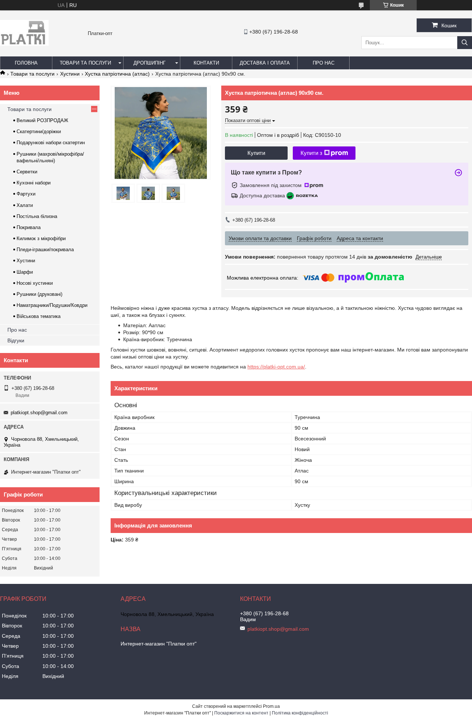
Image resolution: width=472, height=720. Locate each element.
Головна (26, 63)
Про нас (323, 63)
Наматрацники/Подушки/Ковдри (52, 305)
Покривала (29, 227)
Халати (25, 205)
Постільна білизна (37, 216)
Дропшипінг (149, 63)
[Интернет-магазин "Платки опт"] (24, 44)
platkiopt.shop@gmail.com (39, 412)
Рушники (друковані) (39, 294)
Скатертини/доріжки (39, 131)
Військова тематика (38, 316)
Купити (256, 153)
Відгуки (15, 340)
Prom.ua (271, 706)
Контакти (206, 63)
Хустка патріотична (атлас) (117, 74)
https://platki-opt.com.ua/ (276, 367)
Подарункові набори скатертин (51, 142)
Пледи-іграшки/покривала (45, 249)
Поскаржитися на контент (241, 713)
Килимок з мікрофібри (41, 238)
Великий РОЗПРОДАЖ (42, 120)
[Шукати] (464, 42)
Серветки (27, 171)
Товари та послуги (85, 63)
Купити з (311, 153)
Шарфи (25, 272)
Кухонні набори (34, 183)
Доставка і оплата (265, 63)
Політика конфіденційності (300, 713)
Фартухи (26, 194)
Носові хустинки (35, 283)
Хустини (70, 74)
